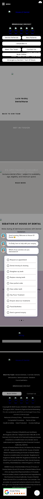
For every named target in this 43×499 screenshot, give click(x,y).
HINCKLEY (27, 24)
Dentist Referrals (11, 38)
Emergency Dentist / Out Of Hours (21, 60)
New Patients (31, 38)
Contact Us (31, 49)
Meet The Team (11, 49)
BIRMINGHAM (17, 24)
